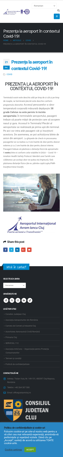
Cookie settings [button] (13, 449)
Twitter (11, 250)
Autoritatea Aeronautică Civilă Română (22, 332)
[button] (58, 10)
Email (29, 250)
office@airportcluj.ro (22, 393)
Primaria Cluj (11, 337)
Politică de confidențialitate (17, 364)
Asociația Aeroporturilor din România (21, 320)
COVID (9, 74)
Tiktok (29, 300)
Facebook (5, 250)
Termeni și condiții (13, 358)
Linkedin (23, 300)
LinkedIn (17, 250)
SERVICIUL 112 (12, 343)
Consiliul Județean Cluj (15, 314)
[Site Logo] (16, 12)
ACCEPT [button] (30, 449)
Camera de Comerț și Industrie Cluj (20, 326)
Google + (23, 250)
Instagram (18, 300)
